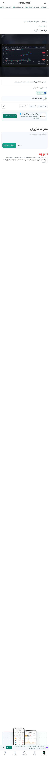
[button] (24, 55)
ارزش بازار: (8, 7)
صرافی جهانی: (19, 7)
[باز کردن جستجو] (4, 2)
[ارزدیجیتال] (24, 2)
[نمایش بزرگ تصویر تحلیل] (3, 36)
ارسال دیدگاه (9, 145)
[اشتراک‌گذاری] (3, 106)
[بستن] (3, 747)
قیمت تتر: (36, 7)
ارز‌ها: (45, 7)
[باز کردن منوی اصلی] (44, 2)
